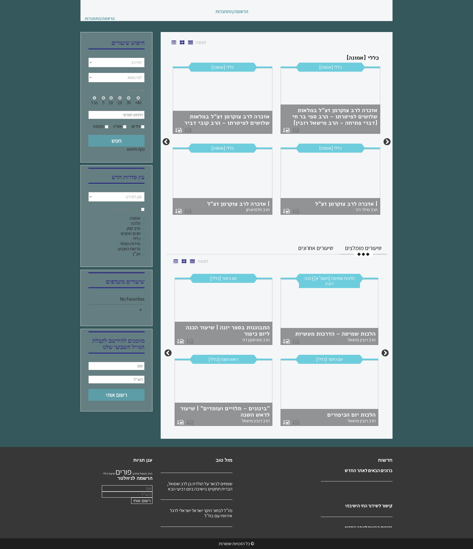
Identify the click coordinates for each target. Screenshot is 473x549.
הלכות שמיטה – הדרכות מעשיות (335, 336)
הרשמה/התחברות (231, 11)
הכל (94, 102)
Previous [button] (387, 142)
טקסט (98, 126)
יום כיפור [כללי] (223, 278)
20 (119, 102)
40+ (138, 102)
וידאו (135, 126)
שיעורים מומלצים (363, 248)
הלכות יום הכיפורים (351, 417)
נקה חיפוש (136, 149)
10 (111, 102)
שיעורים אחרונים (315, 248)
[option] (276, 142)
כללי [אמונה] (330, 67)
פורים (124, 471)
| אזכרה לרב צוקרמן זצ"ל (346, 206)
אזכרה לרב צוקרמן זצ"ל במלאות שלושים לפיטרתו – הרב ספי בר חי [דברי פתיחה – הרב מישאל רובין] (334, 116)
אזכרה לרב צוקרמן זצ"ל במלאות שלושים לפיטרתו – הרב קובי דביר (227, 120)
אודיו (117, 126)
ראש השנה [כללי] (223, 359)
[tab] (363, 248)
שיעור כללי (109, 473)
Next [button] (166, 142)
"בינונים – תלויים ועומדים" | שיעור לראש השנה (225, 414)
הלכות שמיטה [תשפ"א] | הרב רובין (329, 280)
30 (128, 102)
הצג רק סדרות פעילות (125, 210)
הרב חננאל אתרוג (142, 473)
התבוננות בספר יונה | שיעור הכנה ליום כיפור (228, 333)
